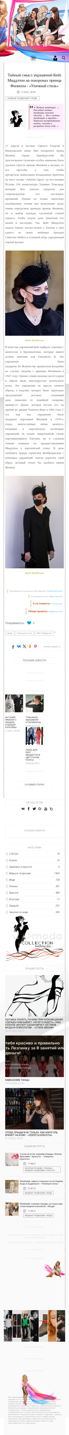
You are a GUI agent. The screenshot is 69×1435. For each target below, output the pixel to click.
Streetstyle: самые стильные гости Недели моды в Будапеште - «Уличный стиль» (41, 1182)
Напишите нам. (57, 604)
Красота (51, 1170)
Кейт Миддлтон (44, 633)
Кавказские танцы (17, 1080)
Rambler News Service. (55, 591)
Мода (34, 98)
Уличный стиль (24, 633)
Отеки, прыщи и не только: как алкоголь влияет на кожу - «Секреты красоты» (31, 1133)
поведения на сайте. (55, 611)
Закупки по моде (33, 1168)
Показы (48, 1168)
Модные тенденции (18, 98)
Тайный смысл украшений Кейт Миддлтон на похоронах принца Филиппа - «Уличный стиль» (34, 80)
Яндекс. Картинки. (56, 596)
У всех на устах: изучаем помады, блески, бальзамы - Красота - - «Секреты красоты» (41, 1156)
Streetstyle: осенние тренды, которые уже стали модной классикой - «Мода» (41, 1205)
